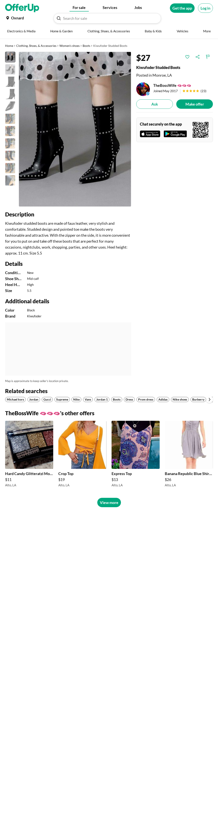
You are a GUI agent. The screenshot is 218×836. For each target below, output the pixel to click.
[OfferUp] (22, 8)
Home (9, 45)
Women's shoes (69, 45)
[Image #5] (10, 106)
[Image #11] (10, 180)
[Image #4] (10, 94)
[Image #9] (10, 155)
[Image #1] (10, 57)
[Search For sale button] (58, 18)
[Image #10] (10, 168)
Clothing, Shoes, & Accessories (36, 45)
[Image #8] (10, 143)
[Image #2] (10, 69)
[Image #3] (10, 81)
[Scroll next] (209, 399)
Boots (86, 45)
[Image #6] (10, 118)
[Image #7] (10, 131)
